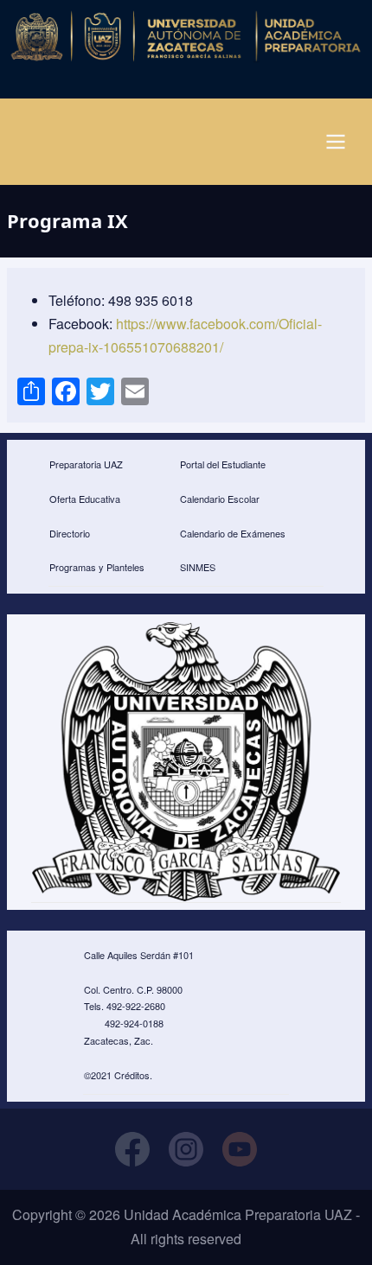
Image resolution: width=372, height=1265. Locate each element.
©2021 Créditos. (118, 1075)
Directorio (69, 533)
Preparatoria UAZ (86, 464)
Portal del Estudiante (223, 464)
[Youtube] (239, 1149)
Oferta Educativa (84, 498)
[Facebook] (132, 1149)
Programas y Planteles (96, 567)
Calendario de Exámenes (232, 533)
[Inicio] (186, 36)
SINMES (197, 567)
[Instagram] (186, 1149)
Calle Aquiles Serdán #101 (139, 955)
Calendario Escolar (220, 498)
